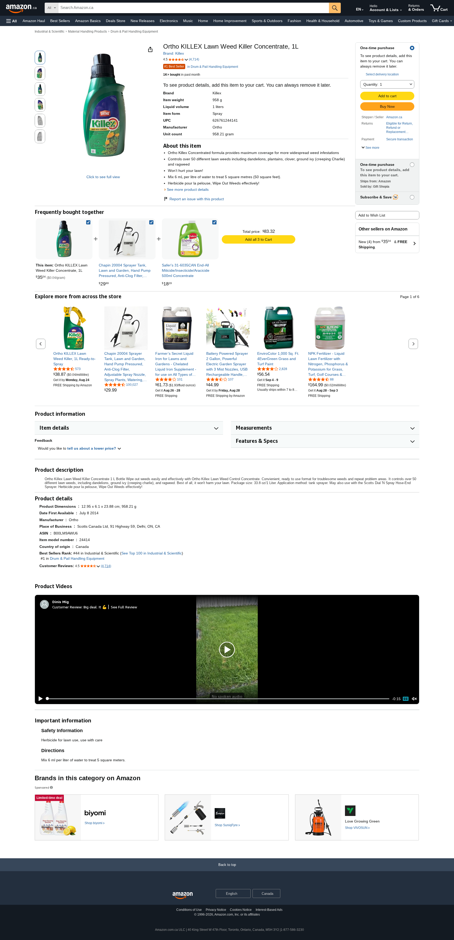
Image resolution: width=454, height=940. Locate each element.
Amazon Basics (88, 21)
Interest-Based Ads (269, 910)
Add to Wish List (371, 215)
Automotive (354, 21)
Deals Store (115, 21)
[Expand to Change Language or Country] (363, 10)
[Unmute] (414, 699)
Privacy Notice (216, 910)
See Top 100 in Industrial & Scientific (151, 553)
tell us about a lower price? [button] (92, 448)
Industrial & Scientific (49, 31)
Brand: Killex (173, 53)
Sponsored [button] (42, 787)
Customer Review (67, 607)
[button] (11, 21)
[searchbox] (193, 8)
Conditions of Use (189, 910)
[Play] (39, 698)
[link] (127, 238)
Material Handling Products (87, 31)
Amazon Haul (34, 21)
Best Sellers (60, 21)
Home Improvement (229, 21)
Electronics (169, 21)
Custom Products (412, 21)
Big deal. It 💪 (95, 607)
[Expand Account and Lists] (401, 10)
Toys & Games (381, 21)
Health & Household (322, 21)
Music (188, 21)
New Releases (142, 21)
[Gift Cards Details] (451, 21)
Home (203, 21)
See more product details (188, 189)
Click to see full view (103, 177)
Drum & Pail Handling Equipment (134, 31)
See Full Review (124, 607)
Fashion (294, 21)
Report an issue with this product (196, 199)
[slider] (217, 698)
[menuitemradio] (406, 699)
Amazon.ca (394, 117)
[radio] (40, 57)
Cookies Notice (241, 910)
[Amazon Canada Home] (183, 895)
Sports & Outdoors (267, 21)
